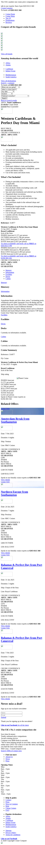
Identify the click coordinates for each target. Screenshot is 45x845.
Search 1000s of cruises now (11, 751)
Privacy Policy (11, 833)
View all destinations (8, 81)
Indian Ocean (10, 71)
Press (7, 761)
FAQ (7, 810)
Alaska (8, 65)
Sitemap (8, 831)
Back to (9, 100)
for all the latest (15, 725)
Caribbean (9, 69)
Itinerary (9, 270)
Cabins (8, 279)
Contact (8, 800)
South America (11, 77)
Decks (8, 277)
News (8, 759)
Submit (3, 717)
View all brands (6, 54)
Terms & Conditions (13, 835)
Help (7, 806)
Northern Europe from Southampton (14, 493)
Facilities (9, 274)
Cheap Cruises (11, 808)
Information (10, 272)
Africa (8, 63)
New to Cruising (12, 804)
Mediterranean (11, 75)
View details (5, 480)
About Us (9, 757)
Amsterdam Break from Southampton (15, 420)
